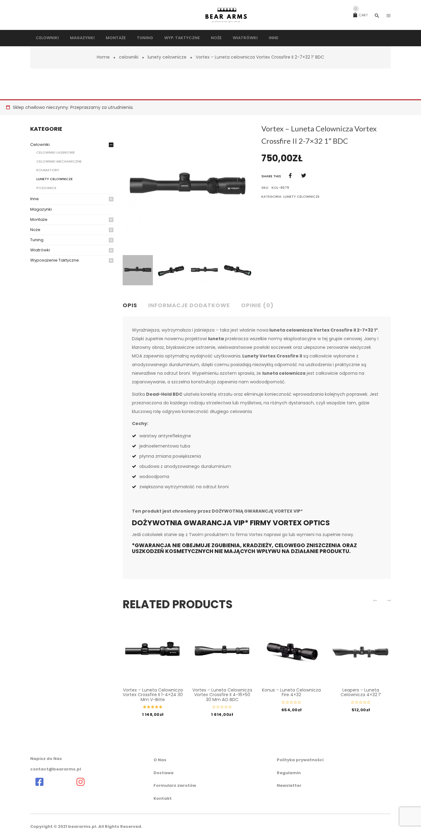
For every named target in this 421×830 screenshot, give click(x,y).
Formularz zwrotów (174, 785)
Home (103, 57)
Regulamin (289, 773)
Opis (130, 305)
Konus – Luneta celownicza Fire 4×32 (291, 692)
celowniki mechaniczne (59, 161)
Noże (35, 230)
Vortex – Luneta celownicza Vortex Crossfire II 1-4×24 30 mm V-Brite (153, 695)
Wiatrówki (40, 250)
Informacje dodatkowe (189, 305)
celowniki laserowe (55, 152)
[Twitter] (303, 175)
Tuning (36, 240)
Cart (361, 15)
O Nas (159, 760)
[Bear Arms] (39, 782)
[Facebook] (290, 175)
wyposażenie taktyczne (54, 260)
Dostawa (163, 773)
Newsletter (289, 785)
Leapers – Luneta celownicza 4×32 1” (361, 692)
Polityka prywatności (300, 760)
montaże (38, 219)
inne (34, 199)
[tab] (132, 306)
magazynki (41, 209)
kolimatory (47, 169)
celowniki (128, 57)
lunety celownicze (167, 57)
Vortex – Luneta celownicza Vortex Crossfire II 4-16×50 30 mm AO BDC (222, 695)
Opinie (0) (257, 305)
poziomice (46, 187)
